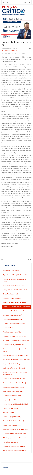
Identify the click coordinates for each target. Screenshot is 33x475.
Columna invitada (8, 328)
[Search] (29, 2)
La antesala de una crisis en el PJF (16, 44)
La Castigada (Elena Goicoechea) (12, 396)
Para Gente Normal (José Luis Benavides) (14, 336)
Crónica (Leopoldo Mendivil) (11, 408)
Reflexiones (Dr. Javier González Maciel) (14, 383)
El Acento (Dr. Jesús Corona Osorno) (13, 421)
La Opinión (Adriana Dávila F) (11, 400)
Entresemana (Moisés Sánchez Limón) (14, 311)
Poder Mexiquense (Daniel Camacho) (13, 345)
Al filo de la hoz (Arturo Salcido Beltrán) (14, 286)
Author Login (6, 467)
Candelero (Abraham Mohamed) (12, 298)
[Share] (25, 2)
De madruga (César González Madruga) (14, 446)
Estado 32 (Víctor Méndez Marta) (12, 315)
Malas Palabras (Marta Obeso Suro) (13, 391)
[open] (3, 2)
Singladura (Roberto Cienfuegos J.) (13, 364)
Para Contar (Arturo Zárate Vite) (12, 332)
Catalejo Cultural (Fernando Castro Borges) (15, 290)
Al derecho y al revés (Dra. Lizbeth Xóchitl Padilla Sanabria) (15, 373)
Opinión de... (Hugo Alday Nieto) (12, 417)
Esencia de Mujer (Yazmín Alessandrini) (14, 451)
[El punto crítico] (16, 10)
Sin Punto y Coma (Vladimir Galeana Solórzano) (16, 360)
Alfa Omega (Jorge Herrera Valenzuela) (14, 438)
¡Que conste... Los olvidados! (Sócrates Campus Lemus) (16, 350)
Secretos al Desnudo (9, 413)
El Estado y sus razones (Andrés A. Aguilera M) (16, 307)
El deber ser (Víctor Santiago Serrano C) (14, 302)
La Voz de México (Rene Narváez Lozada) (14, 434)
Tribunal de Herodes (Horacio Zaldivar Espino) (16, 429)
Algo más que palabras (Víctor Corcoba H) (15, 275)
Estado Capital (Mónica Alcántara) (12, 319)
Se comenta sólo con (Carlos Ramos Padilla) (15, 355)
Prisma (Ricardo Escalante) (10, 442)
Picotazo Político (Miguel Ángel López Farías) (16, 341)
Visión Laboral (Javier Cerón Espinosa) (14, 368)
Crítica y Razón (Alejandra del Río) (12, 425)
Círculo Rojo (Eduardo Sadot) (11, 294)
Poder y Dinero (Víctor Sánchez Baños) (14, 379)
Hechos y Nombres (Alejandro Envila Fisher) (15, 404)
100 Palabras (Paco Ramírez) (11, 271)
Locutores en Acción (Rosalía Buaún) (13, 387)
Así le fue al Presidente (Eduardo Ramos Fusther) (14, 280)
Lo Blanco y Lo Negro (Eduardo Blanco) (14, 324)
